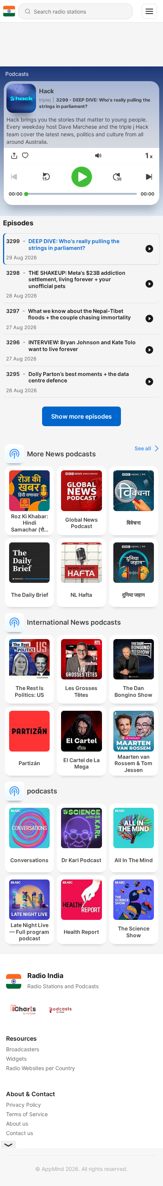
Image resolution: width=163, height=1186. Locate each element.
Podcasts (16, 74)
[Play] (81, 176)
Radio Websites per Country (40, 1068)
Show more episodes (81, 416)
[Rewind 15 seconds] (46, 177)
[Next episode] (148, 177)
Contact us (19, 1133)
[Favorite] (25, 155)
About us (17, 1123)
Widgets (16, 1058)
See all (143, 448)
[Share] (14, 155)
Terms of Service (27, 1114)
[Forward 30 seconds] (117, 177)
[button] (98, 155)
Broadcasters (22, 1049)
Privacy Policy (23, 1104)
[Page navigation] (149, 11)
